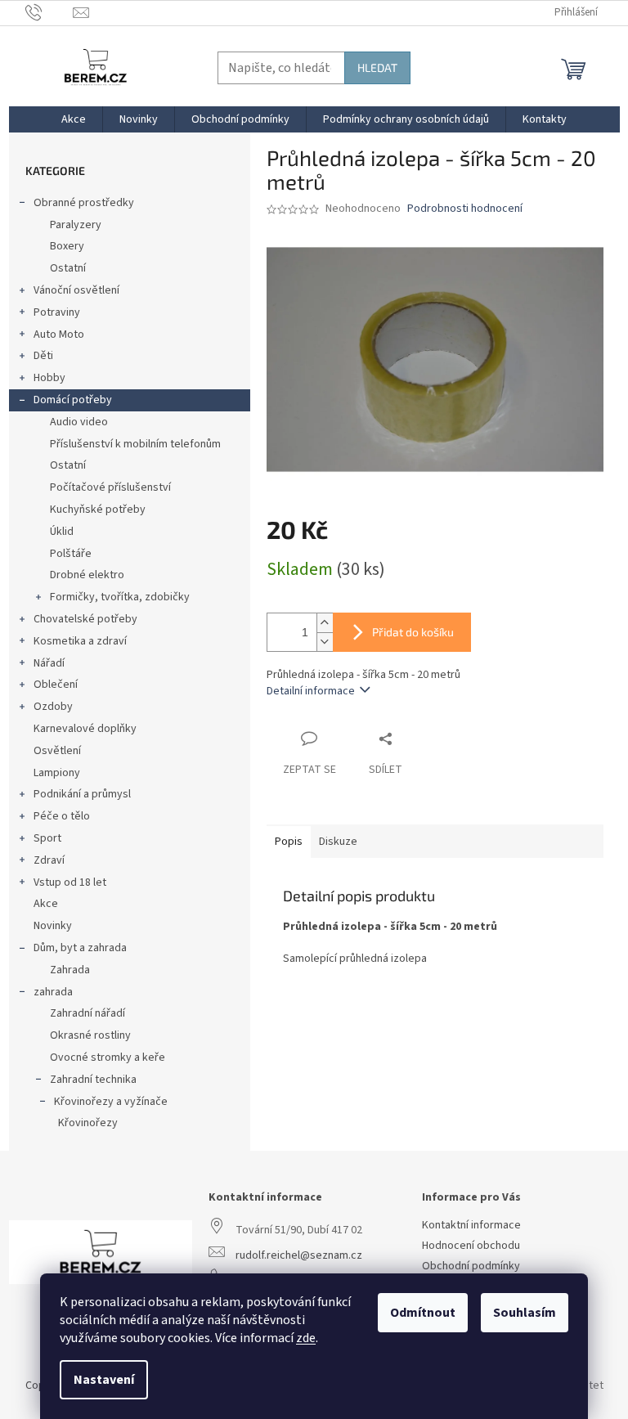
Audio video (79, 422)
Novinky (53, 926)
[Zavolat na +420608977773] (49, 12)
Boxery (67, 246)
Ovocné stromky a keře (107, 1057)
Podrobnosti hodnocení (465, 209)
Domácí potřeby (73, 400)
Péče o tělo (62, 816)
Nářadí (49, 663)
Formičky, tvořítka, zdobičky (120, 597)
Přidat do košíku (413, 632)
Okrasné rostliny (90, 1035)
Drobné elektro (87, 575)
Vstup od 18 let (70, 882)
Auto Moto (59, 334)
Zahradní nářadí (87, 1013)
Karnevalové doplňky (85, 729)
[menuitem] (73, 119)
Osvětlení (57, 751)
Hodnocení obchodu (471, 1246)
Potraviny (57, 312)
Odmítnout (422, 1313)
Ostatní (68, 268)
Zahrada (70, 970)
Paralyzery (75, 225)
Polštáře (71, 554)
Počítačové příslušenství (110, 487)
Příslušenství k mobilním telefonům (135, 444)
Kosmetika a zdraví (80, 641)
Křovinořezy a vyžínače (111, 1101)
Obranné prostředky (84, 203)
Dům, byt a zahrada (80, 948)
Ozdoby (53, 706)
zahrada (53, 992)
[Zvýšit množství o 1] (324, 622)
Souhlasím (524, 1313)
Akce (46, 904)
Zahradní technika (93, 1079)
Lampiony (57, 773)
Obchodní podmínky (471, 1266)
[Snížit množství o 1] (324, 641)
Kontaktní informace (471, 1225)
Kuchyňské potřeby (98, 509)
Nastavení (104, 1380)
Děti (43, 356)
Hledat (377, 67)
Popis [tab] (289, 841)
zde (306, 1338)
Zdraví (49, 860)
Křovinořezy (88, 1123)
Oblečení (56, 684)
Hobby (49, 378)
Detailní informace (311, 691)
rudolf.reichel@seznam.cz (299, 1256)
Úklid (62, 531)
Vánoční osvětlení (76, 290)
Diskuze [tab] (338, 841)
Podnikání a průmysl (82, 794)
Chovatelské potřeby (85, 619)
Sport (47, 838)
